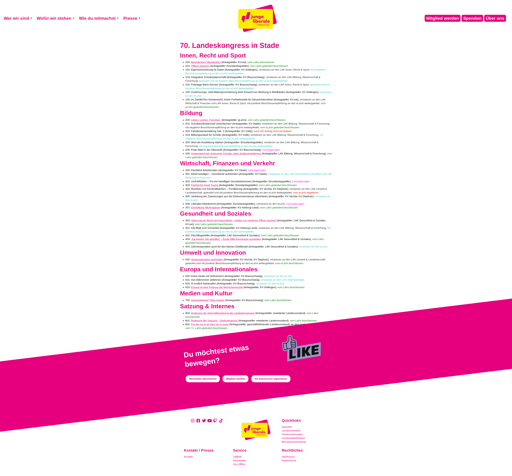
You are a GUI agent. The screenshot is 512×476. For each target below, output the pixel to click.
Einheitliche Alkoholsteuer (206, 207)
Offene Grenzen (200, 66)
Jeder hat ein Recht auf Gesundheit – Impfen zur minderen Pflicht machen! (233, 220)
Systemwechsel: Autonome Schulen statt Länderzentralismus (226, 153)
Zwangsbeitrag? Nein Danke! (208, 300)
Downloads (239, 460)
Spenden (287, 426)
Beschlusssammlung (294, 441)
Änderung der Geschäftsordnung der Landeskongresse (223, 313)
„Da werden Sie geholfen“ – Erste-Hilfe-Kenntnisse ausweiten (226, 239)
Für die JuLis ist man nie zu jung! (210, 324)
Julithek (237, 456)
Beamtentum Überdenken (206, 62)
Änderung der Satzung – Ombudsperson (214, 320)
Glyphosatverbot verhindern (207, 259)
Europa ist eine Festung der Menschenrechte (217, 287)
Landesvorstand (291, 430)
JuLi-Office (239, 464)
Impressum (288, 456)
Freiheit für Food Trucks (204, 185)
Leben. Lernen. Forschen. (206, 120)
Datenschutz (289, 460)
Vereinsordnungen (292, 434)
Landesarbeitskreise (293, 438)
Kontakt (188, 456)
